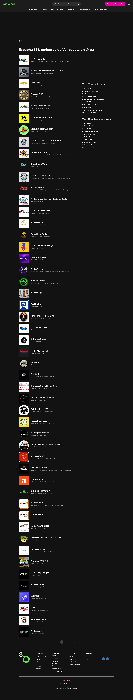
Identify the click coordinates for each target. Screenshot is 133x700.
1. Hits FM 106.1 (87, 88)
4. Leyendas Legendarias (90, 131)
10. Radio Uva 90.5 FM (89, 113)
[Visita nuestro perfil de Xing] (107, 659)
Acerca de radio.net (41, 656)
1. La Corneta (86, 123)
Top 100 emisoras (31, 9)
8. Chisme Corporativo (89, 142)
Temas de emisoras (101, 9)
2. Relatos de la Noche (89, 126)
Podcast (44, 9)
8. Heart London (87, 107)
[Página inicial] (20, 41)
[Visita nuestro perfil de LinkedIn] (103, 659)
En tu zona (71, 9)
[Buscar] (78, 4)
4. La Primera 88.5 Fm (89, 96)
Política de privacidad (55, 662)
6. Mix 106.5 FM (87, 102)
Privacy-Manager (57, 671)
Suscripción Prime (74, 664)
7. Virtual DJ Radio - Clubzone (91, 104)
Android (87, 662)
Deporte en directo (57, 9)
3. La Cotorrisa (86, 128)
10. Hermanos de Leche (89, 147)
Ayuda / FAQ (72, 662)
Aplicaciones (72, 659)
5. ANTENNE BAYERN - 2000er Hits (93, 99)
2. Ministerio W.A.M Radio (90, 91)
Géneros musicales (84, 9)
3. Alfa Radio (86, 94)
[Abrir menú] (129, 4)
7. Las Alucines (87, 139)
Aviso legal (55, 666)
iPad (86, 659)
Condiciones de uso (58, 658)
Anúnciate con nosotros (40, 663)
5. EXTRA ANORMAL (88, 134)
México (68, 680)
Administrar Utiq (57, 668)
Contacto (71, 656)
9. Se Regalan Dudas (88, 145)
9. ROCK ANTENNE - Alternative (92, 110)
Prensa (38, 659)
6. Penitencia (86, 137)
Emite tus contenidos (39, 667)
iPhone (87, 656)
